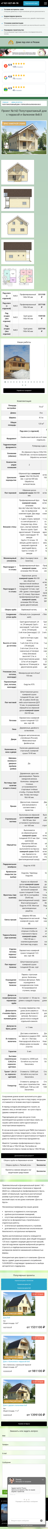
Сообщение (6, 1462)
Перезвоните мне (31, 3)
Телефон (5, 1444)
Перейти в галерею (24, 390)
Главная (5, 102)
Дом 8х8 (6, 1318)
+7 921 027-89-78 (9, 3)
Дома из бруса (17, 102)
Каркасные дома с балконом (24, 1280)
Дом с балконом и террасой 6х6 (16, 1361)
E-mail (4, 1453)
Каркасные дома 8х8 (24, 1288)
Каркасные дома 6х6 (24, 1284)
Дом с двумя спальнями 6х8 (15, 1405)
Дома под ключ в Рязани (27, 42)
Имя (3, 1436)
